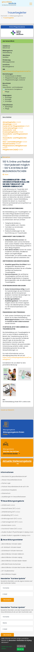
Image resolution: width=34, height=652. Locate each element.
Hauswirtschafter (11, 144)
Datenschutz (6, 493)
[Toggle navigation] (30, 3)
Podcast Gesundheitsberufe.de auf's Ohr (15, 487)
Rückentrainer (9, 525)
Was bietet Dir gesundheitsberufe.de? (14, 476)
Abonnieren (7, 600)
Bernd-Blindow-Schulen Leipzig (12, 557)
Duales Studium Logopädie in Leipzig (16, 535)
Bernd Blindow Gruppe (9, 574)
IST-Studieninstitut (8, 571)
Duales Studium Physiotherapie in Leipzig (17, 532)
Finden (5, 434)
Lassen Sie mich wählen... (6, 648)
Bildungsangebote (16, 16)
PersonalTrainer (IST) (11, 508)
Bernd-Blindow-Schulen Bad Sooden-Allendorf (17, 567)
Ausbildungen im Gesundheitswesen (14, 497)
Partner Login (6, 483)
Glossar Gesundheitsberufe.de (12, 480)
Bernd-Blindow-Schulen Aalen (11, 544)
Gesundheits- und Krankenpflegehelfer (13, 131)
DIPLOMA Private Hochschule (11, 564)
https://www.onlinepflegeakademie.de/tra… (17, 71)
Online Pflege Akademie (17, 27)
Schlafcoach (8, 505)
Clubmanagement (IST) (12, 522)
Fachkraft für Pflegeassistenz (16, 126)
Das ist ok (20, 649)
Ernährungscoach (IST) (12, 518)
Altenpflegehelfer (12, 122)
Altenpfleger (10, 124)
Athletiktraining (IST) (11, 512)
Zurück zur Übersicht (7, 410)
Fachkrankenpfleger (13, 128)
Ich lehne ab (21, 646)
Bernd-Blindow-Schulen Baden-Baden (14, 561)
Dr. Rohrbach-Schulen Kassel (11, 547)
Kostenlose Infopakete (9, 490)
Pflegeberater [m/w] (13, 150)
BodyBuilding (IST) (10, 515)
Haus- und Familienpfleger (15, 142)
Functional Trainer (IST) (12, 529)
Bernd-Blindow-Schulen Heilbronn (13, 554)
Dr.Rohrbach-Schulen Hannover (12, 551)
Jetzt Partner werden (10, 453)
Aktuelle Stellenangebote (17, 461)
